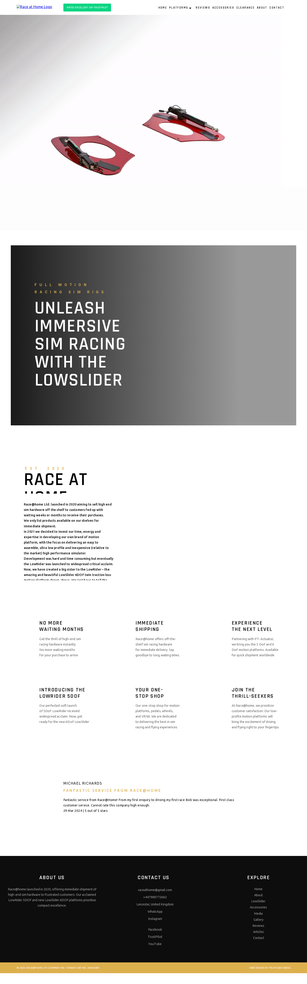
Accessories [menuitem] (223, 7)
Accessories (258, 907)
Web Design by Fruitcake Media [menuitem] (269, 967)
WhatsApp (155, 911)
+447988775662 (155, 897)
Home (258, 889)
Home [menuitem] (162, 7)
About (258, 895)
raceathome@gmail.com (155, 890)
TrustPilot (155, 937)
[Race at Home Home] (37, 6)
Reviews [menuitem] (203, 7)
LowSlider (258, 901)
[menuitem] (287, 8)
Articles (258, 932)
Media (258, 913)
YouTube (155, 944)
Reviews (258, 926)
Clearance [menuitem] (245, 7)
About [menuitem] (262, 7)
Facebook (155, 929)
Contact (258, 938)
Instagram (155, 919)
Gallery (258, 919)
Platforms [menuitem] (178, 7)
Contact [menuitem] (276, 7)
